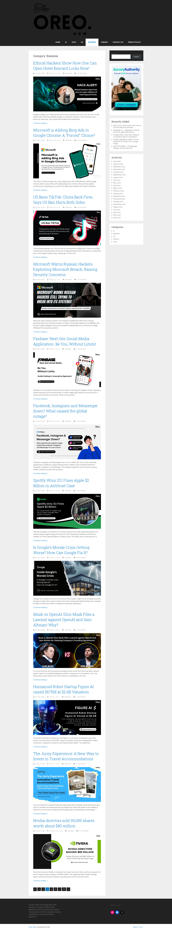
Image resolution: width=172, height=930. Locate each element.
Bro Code (41, 73)
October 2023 (118, 202)
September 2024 (119, 175)
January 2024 (118, 193)
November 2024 (119, 169)
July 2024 (116, 180)
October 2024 (118, 172)
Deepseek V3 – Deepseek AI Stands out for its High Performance (126, 131)
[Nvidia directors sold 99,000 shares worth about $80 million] (67, 851)
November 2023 (119, 199)
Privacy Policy (134, 42)
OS (82, 42)
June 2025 (117, 161)
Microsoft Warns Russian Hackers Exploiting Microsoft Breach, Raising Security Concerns (65, 269)
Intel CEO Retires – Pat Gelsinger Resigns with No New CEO (125, 147)
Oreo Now (32, 927)
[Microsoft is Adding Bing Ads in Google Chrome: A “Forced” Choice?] (67, 161)
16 (64, 889)
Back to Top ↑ (138, 927)
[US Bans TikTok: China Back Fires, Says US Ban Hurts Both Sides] (67, 228)
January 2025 (118, 164)
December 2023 (119, 196)
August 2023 (118, 207)
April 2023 (117, 218)
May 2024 (117, 183)
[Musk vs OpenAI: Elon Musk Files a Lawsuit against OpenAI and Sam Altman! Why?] (67, 650)
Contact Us (118, 42)
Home (57, 42)
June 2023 (117, 212)
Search (114, 53)
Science (104, 42)
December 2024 (119, 167)
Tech (74, 42)
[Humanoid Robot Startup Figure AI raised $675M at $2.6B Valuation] (67, 717)
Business (92, 42)
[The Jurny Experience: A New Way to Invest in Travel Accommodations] (67, 784)
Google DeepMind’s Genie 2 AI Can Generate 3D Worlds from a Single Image (126, 141)
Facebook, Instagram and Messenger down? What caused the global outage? (65, 411)
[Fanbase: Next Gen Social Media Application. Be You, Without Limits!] (67, 369)
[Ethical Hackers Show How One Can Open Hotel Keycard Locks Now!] (67, 94)
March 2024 (117, 188)
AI (66, 42)
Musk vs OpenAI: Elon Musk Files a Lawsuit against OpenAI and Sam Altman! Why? (63, 619)
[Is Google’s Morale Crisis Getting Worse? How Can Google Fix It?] (67, 578)
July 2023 (116, 210)
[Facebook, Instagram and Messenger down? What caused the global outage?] (67, 441)
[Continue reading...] (40, 123)
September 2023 (119, 204)
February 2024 (118, 191)
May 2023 (116, 215)
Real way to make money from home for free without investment (127, 126)
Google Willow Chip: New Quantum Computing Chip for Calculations (126, 136)
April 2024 (117, 185)
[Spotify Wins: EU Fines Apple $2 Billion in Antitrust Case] (67, 511)
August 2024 (118, 177)
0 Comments (82, 73)
